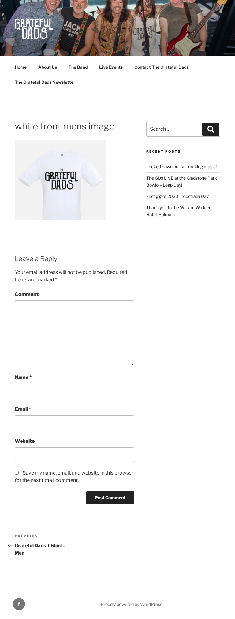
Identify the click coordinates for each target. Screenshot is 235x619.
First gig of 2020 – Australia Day (177, 196)
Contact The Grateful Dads (161, 67)
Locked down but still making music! (181, 166)
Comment (27, 294)
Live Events (111, 67)
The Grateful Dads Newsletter (45, 82)
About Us (47, 67)
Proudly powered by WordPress (131, 604)
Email (23, 409)
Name (23, 377)
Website (25, 441)
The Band (78, 67)
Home (21, 67)
